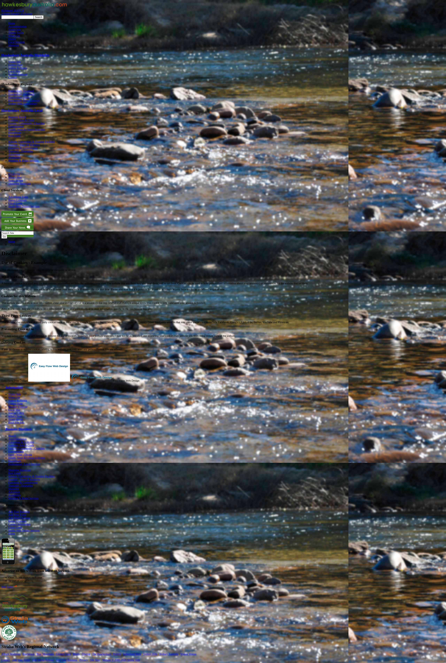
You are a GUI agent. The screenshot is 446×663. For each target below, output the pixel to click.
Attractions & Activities (21, 442)
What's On (14, 35)
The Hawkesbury (101, 654)
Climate (12, 77)
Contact (5, 659)
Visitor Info (14, 29)
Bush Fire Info (16, 422)
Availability (14, 157)
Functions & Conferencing (23, 148)
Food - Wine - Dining (20, 454)
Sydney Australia (168, 654)
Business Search (17, 117)
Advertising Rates (18, 197)
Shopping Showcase (19, 183)
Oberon (86, 654)
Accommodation (17, 26)
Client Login (15, 203)
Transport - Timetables (20, 151)
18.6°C (16, 12)
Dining (12, 38)
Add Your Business (19, 511)
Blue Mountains (45, 654)
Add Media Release (19, 517)
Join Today (7, 586)
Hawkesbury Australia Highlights (25, 55)
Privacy (83, 659)
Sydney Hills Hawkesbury (22, 103)
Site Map (95, 659)
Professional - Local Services (24, 464)
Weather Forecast (17, 74)
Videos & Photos (17, 68)
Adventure (14, 154)
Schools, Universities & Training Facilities (31, 141)
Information (14, 387)
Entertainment (16, 126)
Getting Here (15, 64)
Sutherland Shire (132, 654)
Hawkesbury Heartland (21, 91)
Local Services (16, 42)
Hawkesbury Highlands (21, 94)
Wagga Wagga (188, 654)
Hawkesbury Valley (19, 97)
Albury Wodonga (11, 654)
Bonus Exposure (17, 200)
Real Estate (14, 135)
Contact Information (19, 524)
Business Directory (18, 429)
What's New (15, 177)
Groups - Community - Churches (26, 123)
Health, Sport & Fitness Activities (26, 129)
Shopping (13, 45)
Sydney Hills (150, 654)
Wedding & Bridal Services (23, 160)
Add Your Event (17, 514)
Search (12, 435)
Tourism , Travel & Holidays (24, 144)
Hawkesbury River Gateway (24, 100)
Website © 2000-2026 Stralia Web (121, 659)
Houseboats (14, 132)
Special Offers (16, 413)
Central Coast (63, 654)
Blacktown (28, 654)
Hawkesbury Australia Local (22, 110)
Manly (76, 654)
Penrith (117, 654)
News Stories (15, 180)
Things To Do (16, 32)
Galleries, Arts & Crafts (21, 120)
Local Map (14, 71)
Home (11, 23)
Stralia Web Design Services (24, 206)
